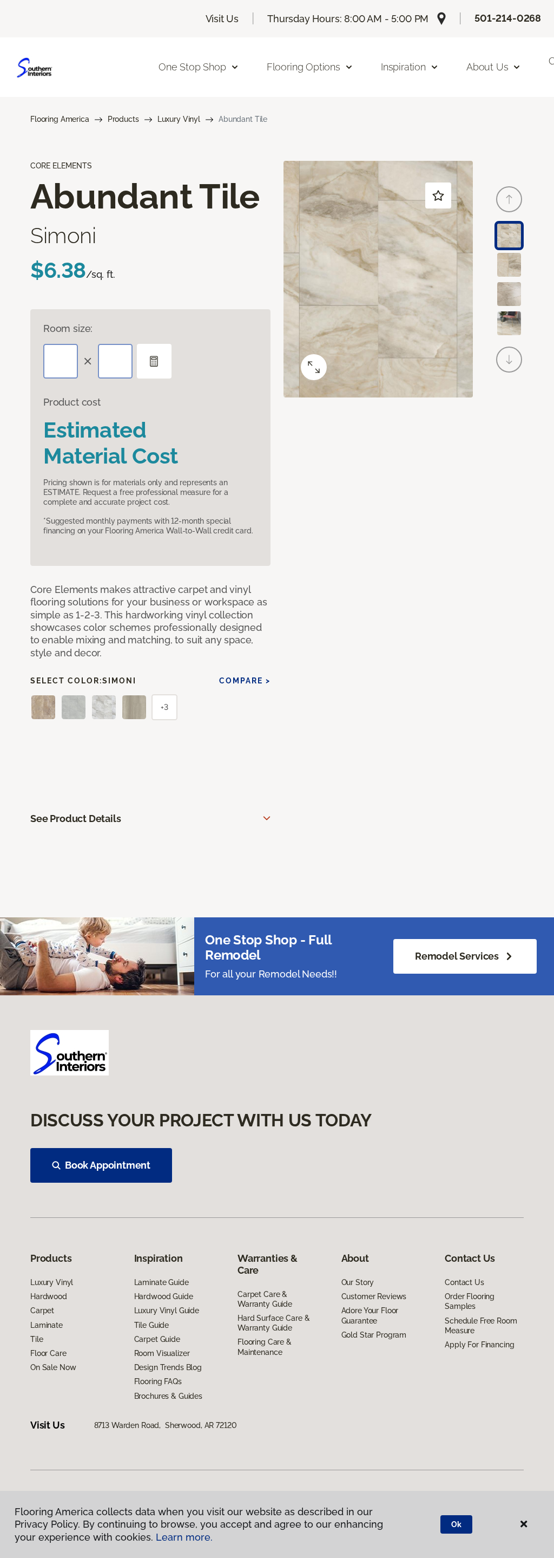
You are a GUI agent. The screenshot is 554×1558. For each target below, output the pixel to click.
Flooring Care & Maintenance (265, 1347)
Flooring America (59, 119)
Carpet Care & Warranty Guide (265, 1299)
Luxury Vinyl (178, 119)
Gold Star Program (374, 1335)
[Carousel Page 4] (509, 323)
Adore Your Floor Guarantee (370, 1315)
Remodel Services (457, 956)
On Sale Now (53, 1367)
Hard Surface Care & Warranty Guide (273, 1323)
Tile (36, 1339)
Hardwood (48, 1296)
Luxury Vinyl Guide (166, 1310)
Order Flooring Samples (469, 1301)
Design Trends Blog (168, 1367)
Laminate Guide (161, 1282)
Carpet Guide (157, 1339)
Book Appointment (107, 1165)
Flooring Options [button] (303, 67)
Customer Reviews (374, 1296)
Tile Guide (151, 1325)
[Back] (509, 199)
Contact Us (464, 1282)
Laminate (46, 1325)
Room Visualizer (162, 1353)
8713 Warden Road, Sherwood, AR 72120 (165, 1425)
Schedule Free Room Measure (481, 1325)
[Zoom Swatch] (314, 367)
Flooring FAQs (158, 1381)
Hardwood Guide (163, 1296)
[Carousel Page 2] (509, 264)
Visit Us (222, 18)
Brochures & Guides (168, 1396)
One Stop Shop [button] (192, 67)
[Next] (509, 360)
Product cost (72, 402)
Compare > (245, 680)
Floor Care (48, 1353)
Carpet (42, 1310)
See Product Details (75, 818)
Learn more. (184, 1537)
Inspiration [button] (403, 67)
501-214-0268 (507, 18)
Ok (456, 1524)
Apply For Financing (479, 1344)
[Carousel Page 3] (509, 294)
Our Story (357, 1282)
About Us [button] (487, 67)
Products (123, 119)
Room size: (68, 328)
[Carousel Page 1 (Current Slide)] (509, 235)
